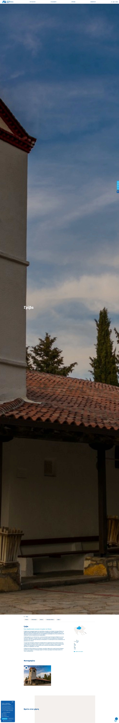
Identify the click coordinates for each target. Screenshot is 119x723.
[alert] (8, 711)
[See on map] (113, 1)
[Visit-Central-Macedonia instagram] (118, 184)
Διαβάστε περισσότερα (9, 710)
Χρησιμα (73, 1)
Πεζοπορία (34, 619)
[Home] (7, 2)
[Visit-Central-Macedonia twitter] (118, 186)
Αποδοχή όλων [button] (5, 718)
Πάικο (26, 619)
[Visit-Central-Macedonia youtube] (118, 188)
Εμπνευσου (93, 1)
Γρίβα (58, 619)
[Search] (111, 1)
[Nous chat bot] (116, 719)
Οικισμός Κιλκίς (50, 619)
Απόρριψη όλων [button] (11, 718)
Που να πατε (32, 1)
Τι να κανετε (53, 1)
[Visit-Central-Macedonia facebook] (118, 182)
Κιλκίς (41, 619)
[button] (8, 720)
